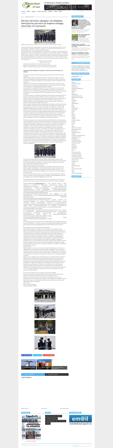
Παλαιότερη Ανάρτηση (64, 408)
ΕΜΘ (73, 112)
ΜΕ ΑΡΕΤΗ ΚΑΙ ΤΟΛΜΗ (76, 127)
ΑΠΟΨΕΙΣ (73, 91)
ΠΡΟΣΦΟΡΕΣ (74, 146)
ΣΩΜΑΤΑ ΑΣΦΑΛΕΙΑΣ (76, 165)
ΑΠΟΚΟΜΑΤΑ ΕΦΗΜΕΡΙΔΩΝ (77, 88)
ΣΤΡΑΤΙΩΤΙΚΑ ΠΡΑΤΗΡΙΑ (76, 155)
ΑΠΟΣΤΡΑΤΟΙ (74, 89)
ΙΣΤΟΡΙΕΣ (73, 118)
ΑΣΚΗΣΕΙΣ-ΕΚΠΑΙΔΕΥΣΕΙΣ (77, 96)
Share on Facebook (27, 355)
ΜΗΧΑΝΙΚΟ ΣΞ (74, 130)
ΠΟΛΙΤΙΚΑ (74, 144)
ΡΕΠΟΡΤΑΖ (74, 149)
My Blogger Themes (87, 446)
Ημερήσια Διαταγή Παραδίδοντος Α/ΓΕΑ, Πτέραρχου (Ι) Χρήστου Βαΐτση (37, 63)
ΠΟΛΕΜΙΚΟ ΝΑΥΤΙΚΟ (76, 143)
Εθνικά (60, 11)
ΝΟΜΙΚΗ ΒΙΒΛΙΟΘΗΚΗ (76, 132)
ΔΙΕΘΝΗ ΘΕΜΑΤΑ (75, 103)
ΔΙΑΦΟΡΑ (73, 102)
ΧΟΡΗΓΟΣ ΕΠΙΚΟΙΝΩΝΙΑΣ (77, 173)
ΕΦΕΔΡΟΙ (73, 117)
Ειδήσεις (50, 11)
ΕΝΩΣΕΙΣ (73, 114)
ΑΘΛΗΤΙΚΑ (74, 85)
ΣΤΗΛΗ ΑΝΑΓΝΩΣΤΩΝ (76, 152)
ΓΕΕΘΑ (55, 11)
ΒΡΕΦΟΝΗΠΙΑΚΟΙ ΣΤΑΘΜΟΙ (77, 97)
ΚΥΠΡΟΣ (73, 123)
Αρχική (23, 11)
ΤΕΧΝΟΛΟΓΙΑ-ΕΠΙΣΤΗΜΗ (77, 168)
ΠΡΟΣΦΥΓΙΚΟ (74, 147)
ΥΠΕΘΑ (28, 11)
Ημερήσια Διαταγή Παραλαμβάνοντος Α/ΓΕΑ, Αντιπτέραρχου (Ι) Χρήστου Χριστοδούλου (39, 65)
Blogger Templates (76, 445)
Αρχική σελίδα (44, 408)
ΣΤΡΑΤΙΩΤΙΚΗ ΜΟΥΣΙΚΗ (76, 156)
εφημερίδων (34, 441)
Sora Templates (79, 446)
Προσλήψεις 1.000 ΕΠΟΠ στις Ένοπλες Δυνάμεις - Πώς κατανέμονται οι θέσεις (80, 53)
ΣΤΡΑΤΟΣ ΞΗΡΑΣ (75, 159)
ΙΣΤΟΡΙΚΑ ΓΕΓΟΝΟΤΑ (76, 120)
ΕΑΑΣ (73, 105)
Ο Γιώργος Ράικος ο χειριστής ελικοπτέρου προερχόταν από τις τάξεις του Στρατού (81, 45)
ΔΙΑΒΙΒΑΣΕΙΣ (74, 100)
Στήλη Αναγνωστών (42, 11)
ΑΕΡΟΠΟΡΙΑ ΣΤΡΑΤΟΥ (76, 83)
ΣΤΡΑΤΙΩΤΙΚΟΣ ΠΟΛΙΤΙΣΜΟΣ (77, 158)
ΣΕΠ (72, 150)
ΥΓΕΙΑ (73, 170)
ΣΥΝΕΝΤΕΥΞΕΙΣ (75, 161)
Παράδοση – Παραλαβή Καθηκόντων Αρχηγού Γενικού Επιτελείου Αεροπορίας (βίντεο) (39, 66)
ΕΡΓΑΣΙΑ (73, 115)
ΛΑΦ (72, 124)
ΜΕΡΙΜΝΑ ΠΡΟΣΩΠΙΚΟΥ (76, 129)
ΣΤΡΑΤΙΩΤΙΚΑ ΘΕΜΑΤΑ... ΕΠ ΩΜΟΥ (34, 445)
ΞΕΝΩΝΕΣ (74, 133)
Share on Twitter (38, 355)
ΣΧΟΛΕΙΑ (73, 162)
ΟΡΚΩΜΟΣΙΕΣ (74, 138)
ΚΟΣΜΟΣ (73, 121)
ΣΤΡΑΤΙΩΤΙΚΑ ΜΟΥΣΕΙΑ (76, 153)
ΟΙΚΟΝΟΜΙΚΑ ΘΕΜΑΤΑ (76, 137)
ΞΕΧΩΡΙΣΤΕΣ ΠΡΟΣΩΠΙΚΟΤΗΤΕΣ (78, 135)
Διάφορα (34, 11)
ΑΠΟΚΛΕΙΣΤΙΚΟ (75, 86)
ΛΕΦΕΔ (73, 126)
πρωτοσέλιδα (29, 441)
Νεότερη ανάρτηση (24, 408)
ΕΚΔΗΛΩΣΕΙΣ (74, 109)
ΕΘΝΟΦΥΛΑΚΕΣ (75, 108)
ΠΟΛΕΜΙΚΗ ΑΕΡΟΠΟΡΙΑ (26, 28)
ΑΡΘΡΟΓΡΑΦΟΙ (75, 94)
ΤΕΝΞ (73, 167)
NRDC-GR (73, 82)
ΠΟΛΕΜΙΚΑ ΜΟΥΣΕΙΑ (76, 140)
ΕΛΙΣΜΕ (73, 111)
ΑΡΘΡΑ (73, 93)
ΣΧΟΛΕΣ (73, 164)
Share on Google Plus (50, 355)
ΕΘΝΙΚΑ (73, 106)
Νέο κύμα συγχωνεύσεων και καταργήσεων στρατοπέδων (84, 35)
